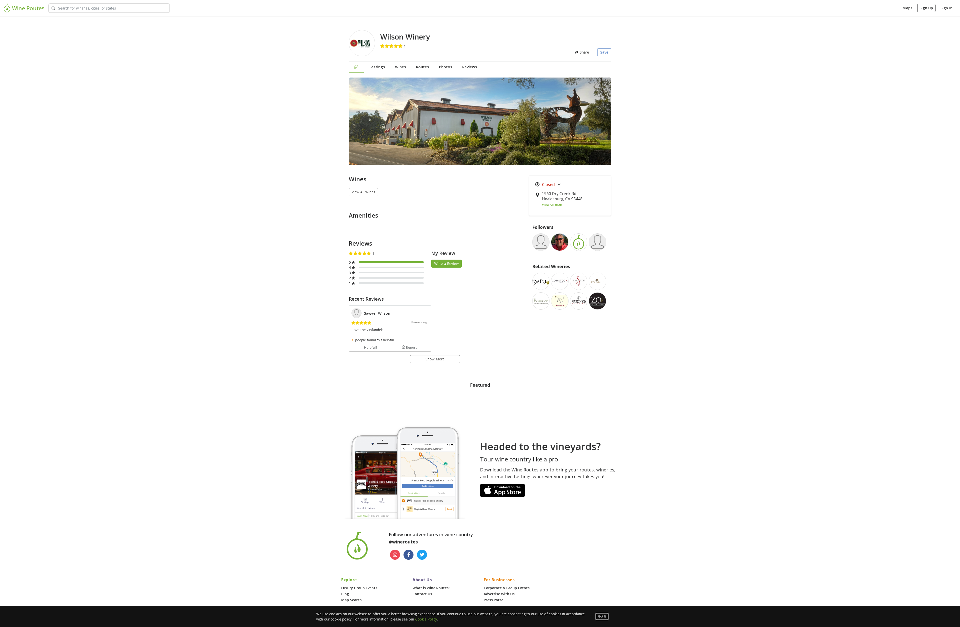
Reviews (469, 66)
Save (604, 52)
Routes (422, 66)
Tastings (377, 66)
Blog (345, 593)
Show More (435, 359)
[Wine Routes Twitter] (422, 555)
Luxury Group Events (359, 587)
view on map (552, 204)
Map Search (351, 599)
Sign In (946, 8)
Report (411, 347)
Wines (400, 66)
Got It (602, 616)
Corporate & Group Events (507, 587)
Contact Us (422, 593)
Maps (907, 8)
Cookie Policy (426, 619)
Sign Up (926, 8)
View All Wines (364, 192)
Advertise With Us (499, 593)
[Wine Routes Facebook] (409, 555)
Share (583, 52)
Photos (445, 66)
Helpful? (371, 347)
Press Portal (494, 599)
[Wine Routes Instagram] (395, 555)
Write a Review (446, 263)
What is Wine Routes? (431, 587)
